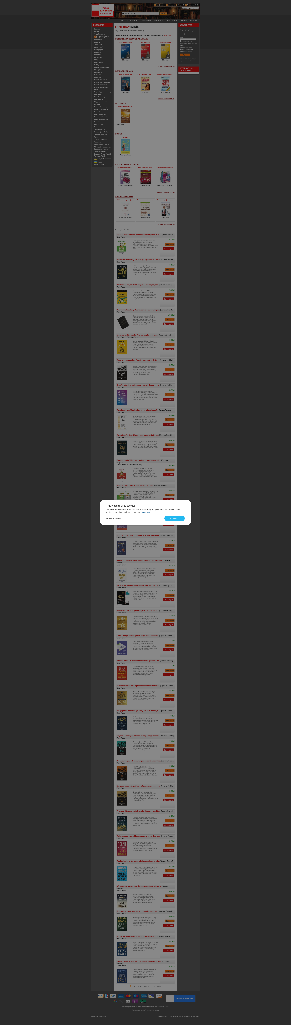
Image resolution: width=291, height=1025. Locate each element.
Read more (146, 512)
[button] (113, 518)
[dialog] (145, 512)
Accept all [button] (174, 518)
